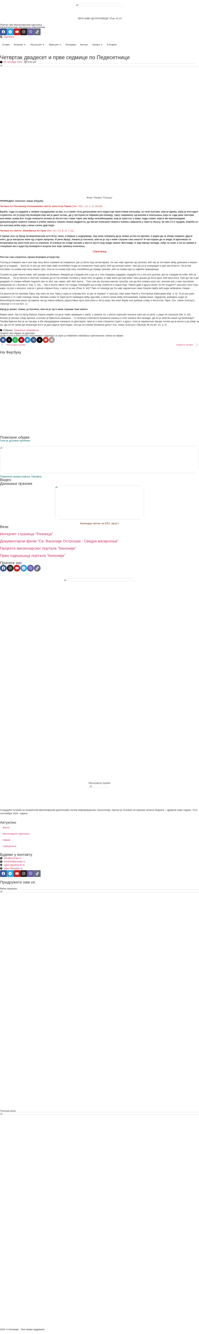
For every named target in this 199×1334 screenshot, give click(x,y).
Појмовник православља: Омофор (21, 476)
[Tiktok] (37, 31)
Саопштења (9, 846)
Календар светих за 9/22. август (99, 523)
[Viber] (30, 31)
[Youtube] (17, 31)
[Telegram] (10, 31)
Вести (6, 827)
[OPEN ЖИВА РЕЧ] (60, 44)
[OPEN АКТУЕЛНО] (25, 44)
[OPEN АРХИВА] (101, 44)
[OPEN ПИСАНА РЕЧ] (43, 44)
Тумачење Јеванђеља (26, 330)
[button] (3, 340)
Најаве (6, 840)
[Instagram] (23, 31)
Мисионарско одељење (16, 833)
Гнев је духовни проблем (15, 440)
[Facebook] (3, 31)
